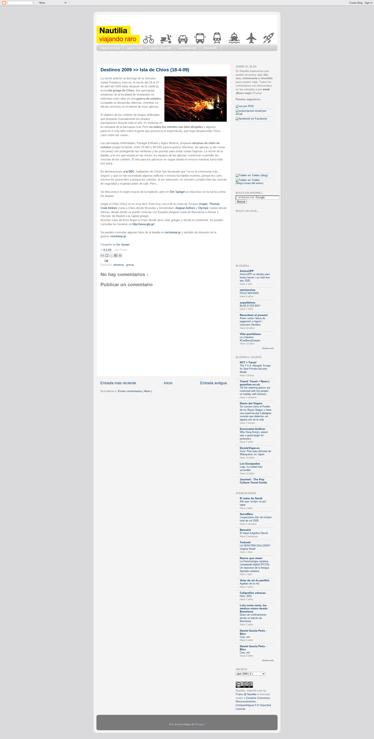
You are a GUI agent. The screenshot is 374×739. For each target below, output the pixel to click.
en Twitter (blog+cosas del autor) (249, 182)
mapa (203, 203)
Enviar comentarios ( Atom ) (135, 391)
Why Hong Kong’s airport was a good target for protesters (254, 435)
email (266, 89)
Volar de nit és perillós (254, 580)
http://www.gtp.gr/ (143, 224)
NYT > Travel (248, 362)
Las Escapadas (250, 463)
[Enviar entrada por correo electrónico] (105, 260)
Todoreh (245, 542)
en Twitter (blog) (257, 175)
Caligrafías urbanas (253, 592)
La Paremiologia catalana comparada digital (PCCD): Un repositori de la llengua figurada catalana (255, 566)
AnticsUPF (247, 271)
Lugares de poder (160, 48)
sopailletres (247, 302)
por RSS (248, 106)
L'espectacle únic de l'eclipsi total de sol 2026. (256, 519)
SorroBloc (246, 514)
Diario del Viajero (251, 403)
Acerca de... (210, 48)
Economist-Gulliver (252, 428)
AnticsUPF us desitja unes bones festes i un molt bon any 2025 (255, 277)
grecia (130, 264)
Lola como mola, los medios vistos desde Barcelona (253, 608)
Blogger (200, 724)
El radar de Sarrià (251, 498)
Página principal (110, 48)
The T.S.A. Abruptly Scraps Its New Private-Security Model (255, 368)
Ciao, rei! (245, 636)
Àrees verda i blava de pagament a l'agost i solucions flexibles (252, 321)
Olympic (203, 208)
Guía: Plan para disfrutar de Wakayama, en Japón (255, 453)
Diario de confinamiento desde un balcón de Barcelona (253, 618)
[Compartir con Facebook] (116, 255)
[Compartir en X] (111, 255)
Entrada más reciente (118, 383)
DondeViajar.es (250, 448)
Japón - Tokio (134, 48)
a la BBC (129, 171)
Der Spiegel (177, 191)
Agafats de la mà (249, 583)
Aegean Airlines (185, 208)
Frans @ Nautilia (246, 694)
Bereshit (245, 529)
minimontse (247, 290)
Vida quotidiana (250, 334)
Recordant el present (254, 315)
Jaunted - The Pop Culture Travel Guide (253, 481)
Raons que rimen (251, 558)
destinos (119, 264)
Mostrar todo (268, 348)
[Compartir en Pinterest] (120, 255)
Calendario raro (187, 48)
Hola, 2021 (246, 596)
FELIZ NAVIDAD (249, 293)
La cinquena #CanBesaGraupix (250, 339)
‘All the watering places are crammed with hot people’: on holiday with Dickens (255, 391)
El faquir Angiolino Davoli (254, 533)
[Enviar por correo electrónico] (102, 255)
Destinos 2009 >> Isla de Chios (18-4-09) (145, 69)
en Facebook (258, 118)
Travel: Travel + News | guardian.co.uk (254, 383)
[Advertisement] (167, 58)
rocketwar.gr (173, 232)
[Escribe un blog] (107, 255)
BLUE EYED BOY (250, 305)
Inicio (168, 383)
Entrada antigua (213, 383)
